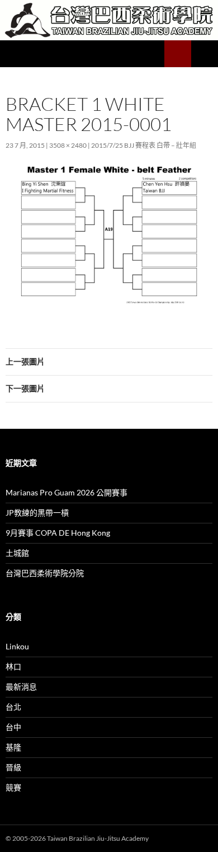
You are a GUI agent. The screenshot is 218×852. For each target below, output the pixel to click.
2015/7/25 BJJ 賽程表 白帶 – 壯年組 (143, 145)
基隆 (13, 747)
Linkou (17, 646)
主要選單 (204, 53)
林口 (13, 666)
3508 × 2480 (68, 145)
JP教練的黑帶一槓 (37, 512)
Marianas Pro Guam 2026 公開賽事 (66, 492)
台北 (13, 706)
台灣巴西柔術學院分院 (45, 573)
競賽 (13, 787)
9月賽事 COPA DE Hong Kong (58, 532)
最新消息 (21, 686)
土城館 (17, 553)
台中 (13, 727)
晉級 (13, 767)
